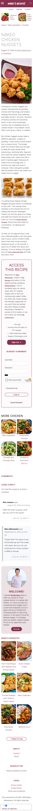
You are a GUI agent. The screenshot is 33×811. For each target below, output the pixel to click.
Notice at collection (9, 809)
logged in (15, 489)
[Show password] (6, 375)
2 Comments (6, 53)
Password (8, 368)
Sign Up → (16, 342)
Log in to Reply (21, 518)
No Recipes (15, 595)
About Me (16, 629)
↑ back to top (16, 739)
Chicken (25, 25)
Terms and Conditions (16, 791)
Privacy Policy (16, 785)
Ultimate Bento (10, 286)
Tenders (4, 222)
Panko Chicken (21, 219)
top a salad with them (15, 252)
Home (3, 25)
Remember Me (12, 388)
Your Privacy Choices (18, 806)
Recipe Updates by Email (16, 770)
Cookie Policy (16, 788)
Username (8, 360)
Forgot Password (16, 402)
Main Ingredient (14, 25)
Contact (16, 753)
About (16, 756)
